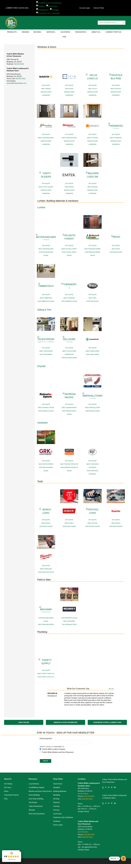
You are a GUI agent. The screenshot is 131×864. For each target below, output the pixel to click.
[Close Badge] (21, 851)
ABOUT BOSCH (45, 523)
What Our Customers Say (78, 688)
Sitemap (32, 810)
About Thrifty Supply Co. (46, 673)
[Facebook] (102, 787)
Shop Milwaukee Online (46, 572)
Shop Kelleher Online (69, 357)
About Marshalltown (92, 407)
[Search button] (123, 23)
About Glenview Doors (46, 137)
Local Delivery (34, 784)
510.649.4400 (19, 64)
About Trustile (116, 88)
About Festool (92, 523)
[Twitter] (41, 6)
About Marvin (46, 88)
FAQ (64, 37)
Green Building (34, 795)
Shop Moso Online (116, 252)
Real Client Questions (37, 814)
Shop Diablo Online (69, 526)
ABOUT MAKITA (115, 523)
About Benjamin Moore (46, 624)
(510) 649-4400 (89, 834)
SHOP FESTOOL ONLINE (92, 526)
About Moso (116, 249)
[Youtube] (115, 787)
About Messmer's (69, 621)
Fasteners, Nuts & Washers (63, 817)
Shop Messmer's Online (69, 618)
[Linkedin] (111, 787)
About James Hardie (92, 351)
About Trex (92, 298)
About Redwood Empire (92, 249)
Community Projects (11, 795)
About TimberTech (46, 298)
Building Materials (59, 791)
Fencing (56, 810)
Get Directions (83, 793)
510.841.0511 (21, 78)
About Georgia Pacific (69, 407)
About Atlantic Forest (69, 249)
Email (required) (46, 738)
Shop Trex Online (92, 301)
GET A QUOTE (46, 85)
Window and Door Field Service (40, 791)
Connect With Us (113, 32)
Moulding (56, 795)
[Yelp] (55, 9)
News (6, 791)
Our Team (7, 787)
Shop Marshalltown (92, 411)
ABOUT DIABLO (69, 523)
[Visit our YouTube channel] (52, 6)
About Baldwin (92, 187)
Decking (56, 799)
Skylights (56, 787)
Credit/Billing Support (36, 787)
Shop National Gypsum (46, 411)
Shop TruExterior (46, 354)
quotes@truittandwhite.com (16, 83)
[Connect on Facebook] (49, 3)
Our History (8, 784)
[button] (23, 722)
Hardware (56, 821)
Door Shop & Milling (36, 799)
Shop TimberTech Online (46, 301)
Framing (56, 806)
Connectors (57, 814)
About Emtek (69, 187)
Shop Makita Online (115, 526)
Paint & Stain (58, 825)
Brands (25, 32)
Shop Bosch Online (46, 526)
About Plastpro (92, 137)
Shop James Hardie (92, 354)
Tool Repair (33, 802)
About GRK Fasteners (46, 464)
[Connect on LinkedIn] (48, 13)
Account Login (84, 8)
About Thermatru (116, 137)
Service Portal (99, 8)
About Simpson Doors (69, 137)
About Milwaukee (46, 569)
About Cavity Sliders (46, 187)
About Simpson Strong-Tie (69, 464)
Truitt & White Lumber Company (53, 749)
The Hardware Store (69, 624)
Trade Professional (35, 806)
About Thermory (69, 298)
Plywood (56, 802)
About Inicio (69, 88)
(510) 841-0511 (88, 796)
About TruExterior (46, 351)
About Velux (92, 88)
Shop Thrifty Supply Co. (46, 677)
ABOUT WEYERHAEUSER (45, 249)
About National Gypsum (46, 407)
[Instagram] (43, 9)
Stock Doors (57, 784)
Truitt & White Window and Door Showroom (58, 752)
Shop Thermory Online (69, 301)
